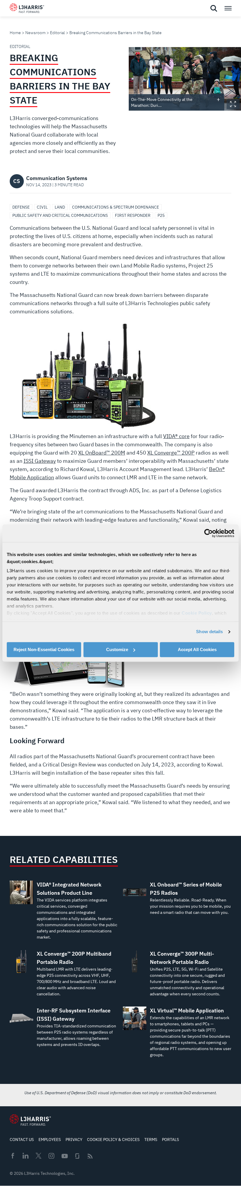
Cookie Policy (197, 613)
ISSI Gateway (40, 461)
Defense (21, 207)
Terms (150, 1139)
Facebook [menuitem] (12, 1156)
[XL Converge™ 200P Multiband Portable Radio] (64, 973)
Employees (50, 1139)
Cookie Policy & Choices (113, 1139)
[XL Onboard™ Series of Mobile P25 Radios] (177, 898)
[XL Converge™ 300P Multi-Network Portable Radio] (177, 973)
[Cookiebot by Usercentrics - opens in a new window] (208, 533)
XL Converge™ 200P (171, 452)
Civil (42, 207)
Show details (209, 631)
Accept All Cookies (197, 649)
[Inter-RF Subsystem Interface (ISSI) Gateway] (64, 1027)
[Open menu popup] (227, 8)
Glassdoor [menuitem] (77, 1156)
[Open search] (213, 8)
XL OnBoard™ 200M (101, 452)
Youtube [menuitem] (64, 1156)
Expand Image (233, 104)
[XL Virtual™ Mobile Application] (177, 1032)
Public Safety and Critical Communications (60, 215)
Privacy (74, 1139)
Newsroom (35, 32)
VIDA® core (176, 436)
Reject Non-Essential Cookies (44, 649)
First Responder (132, 215)
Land (60, 207)
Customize (117, 649)
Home (15, 32)
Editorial (57, 32)
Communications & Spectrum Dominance (115, 207)
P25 (161, 215)
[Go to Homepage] (30, 1120)
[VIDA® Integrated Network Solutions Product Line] (64, 910)
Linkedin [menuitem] (26, 1156)
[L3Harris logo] (27, 9)
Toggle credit (218, 99)
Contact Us (22, 1139)
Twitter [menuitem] (38, 1156)
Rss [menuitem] (90, 1156)
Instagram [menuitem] (51, 1156)
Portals (170, 1139)
